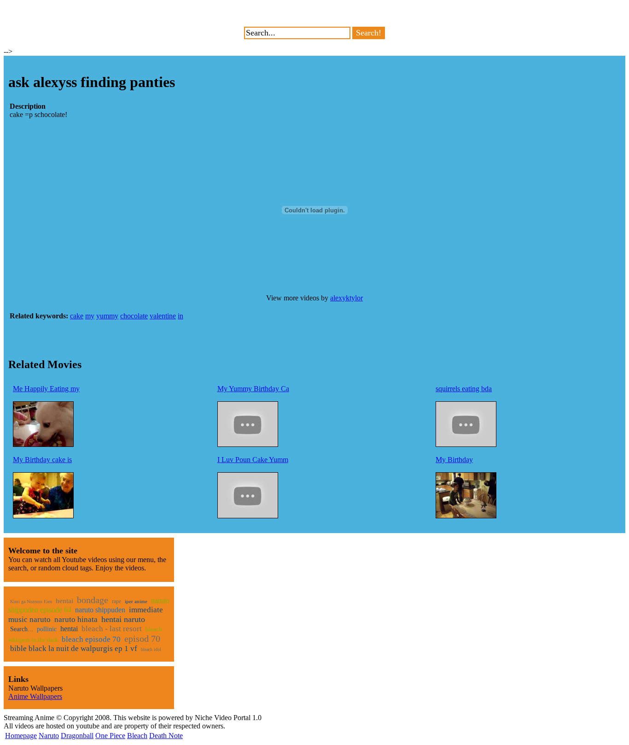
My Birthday (454, 459)
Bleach (137, 735)
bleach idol (151, 649)
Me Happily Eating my (46, 389)
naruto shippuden (100, 610)
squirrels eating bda (464, 389)
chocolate (134, 316)
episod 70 (142, 639)
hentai (64, 600)
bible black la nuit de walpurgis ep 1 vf (73, 648)
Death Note (166, 735)
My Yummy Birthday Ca (253, 389)
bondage (92, 600)
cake (76, 316)
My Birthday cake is (42, 459)
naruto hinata (76, 619)
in (180, 316)
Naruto (49, 735)
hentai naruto (123, 619)
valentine (163, 316)
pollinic (47, 629)
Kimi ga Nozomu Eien (31, 601)
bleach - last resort (112, 628)
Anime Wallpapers (35, 696)
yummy (107, 316)
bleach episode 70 (91, 639)
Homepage (21, 735)
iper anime (136, 601)
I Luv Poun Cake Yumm (252, 459)
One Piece (110, 735)
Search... (21, 629)
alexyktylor (346, 298)
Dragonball (77, 735)
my (89, 316)
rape (116, 601)
